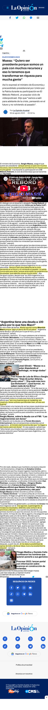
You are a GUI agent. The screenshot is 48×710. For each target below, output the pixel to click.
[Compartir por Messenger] (31, 17)
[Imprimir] (24, 51)
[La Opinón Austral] (24, 628)
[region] (24, 27)
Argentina (5, 53)
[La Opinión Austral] (24, 7)
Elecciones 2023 (21, 571)
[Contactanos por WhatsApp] (17, 594)
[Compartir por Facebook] (10, 17)
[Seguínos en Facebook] (11, 587)
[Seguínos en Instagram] (24, 587)
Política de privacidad (24, 665)
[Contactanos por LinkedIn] (30, 594)
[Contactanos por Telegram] (24, 594)
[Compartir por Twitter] (17, 17)
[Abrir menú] (7, 7)
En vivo (41, 8)
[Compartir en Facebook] (24, 36)
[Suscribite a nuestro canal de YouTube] (30, 587)
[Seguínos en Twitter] (17, 587)
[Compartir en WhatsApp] (24, 42)
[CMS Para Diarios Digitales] (32, 691)
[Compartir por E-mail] (24, 48)
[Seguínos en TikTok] (11, 594)
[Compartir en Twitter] (24, 39)
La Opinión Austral (21, 110)
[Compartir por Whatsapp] (24, 17)
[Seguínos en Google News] (11, 600)
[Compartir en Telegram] (24, 45)
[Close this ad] (46, 697)
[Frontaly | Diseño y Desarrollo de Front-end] (13, 691)
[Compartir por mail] (38, 17)
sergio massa (33, 571)
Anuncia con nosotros (24, 674)
